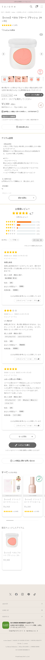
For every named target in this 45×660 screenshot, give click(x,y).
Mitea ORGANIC (24, 647)
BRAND (8, 12)
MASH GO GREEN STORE (21, 640)
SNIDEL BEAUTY (36, 640)
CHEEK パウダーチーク (35, 12)
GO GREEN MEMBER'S (22, 650)
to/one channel (7, 640)
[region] (22, 497)
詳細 (25, 107)
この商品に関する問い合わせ (24, 461)
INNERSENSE (35, 647)
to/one (13, 12)
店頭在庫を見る (24, 127)
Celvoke (19, 643)
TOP (2, 12)
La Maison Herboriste (11, 647)
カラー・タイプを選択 (33, 95)
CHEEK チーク (21, 12)
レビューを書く (24, 445)
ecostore (26, 643)
